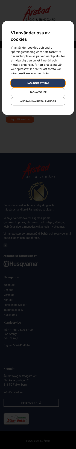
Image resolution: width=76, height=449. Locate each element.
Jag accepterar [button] (38, 83)
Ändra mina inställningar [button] (38, 101)
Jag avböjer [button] (38, 92)
